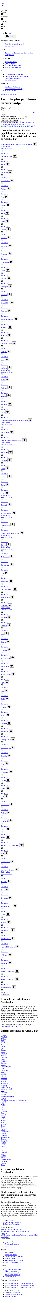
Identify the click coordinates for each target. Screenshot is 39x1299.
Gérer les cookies (10, 80)
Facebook (30, 1283)
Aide (9, 34)
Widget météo (9, 55)
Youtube (30, 1287)
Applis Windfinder (11, 62)
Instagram (30, 1285)
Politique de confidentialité (13, 89)
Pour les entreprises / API (13, 67)
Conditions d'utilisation (12, 87)
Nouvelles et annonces (12, 78)
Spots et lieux (9, 46)
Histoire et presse (10, 64)
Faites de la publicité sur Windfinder (17, 76)
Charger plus (5, 994)
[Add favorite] (35, 144)
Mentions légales (10, 91)
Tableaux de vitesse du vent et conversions (19, 53)
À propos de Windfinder (13, 65)
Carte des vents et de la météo (14, 44)
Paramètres (11, 37)
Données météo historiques (14, 74)
